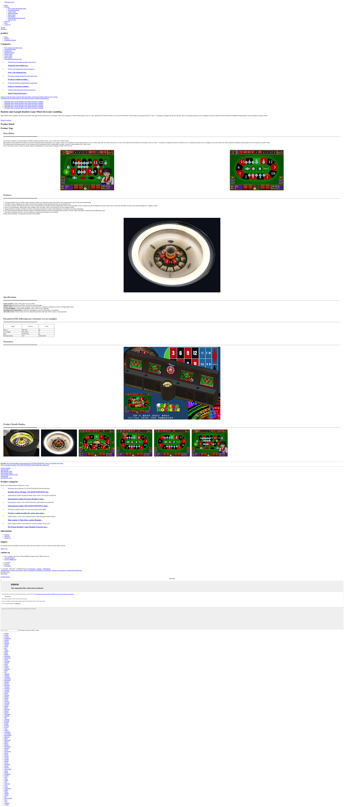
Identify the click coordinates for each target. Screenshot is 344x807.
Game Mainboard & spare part (16, 18)
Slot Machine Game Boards (43, 570)
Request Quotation (6, 120)
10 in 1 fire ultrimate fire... (17, 72)
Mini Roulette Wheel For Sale (9, 474)
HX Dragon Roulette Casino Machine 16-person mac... (28, 527)
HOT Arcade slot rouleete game (17, 8)
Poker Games (11, 15)
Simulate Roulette (13, 13)
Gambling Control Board (59, 570)
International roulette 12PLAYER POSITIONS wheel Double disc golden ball (26, 465)
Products (6, 7)
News (6, 23)
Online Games (12, 20)
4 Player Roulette (5, 468)
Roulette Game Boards (16, 570)
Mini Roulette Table (6, 471)
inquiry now (4, 548)
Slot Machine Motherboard (74, 570)
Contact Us (7, 24)
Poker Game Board (29, 570)
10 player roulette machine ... (18, 79)
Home (6, 5)
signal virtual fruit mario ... (18, 93)
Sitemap (39, 569)
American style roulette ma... (18, 65)
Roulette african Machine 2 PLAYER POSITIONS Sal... (28, 492)
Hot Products (32, 569)
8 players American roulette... (18, 86)
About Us (7, 21)
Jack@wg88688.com (10, 559)
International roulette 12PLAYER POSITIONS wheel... (28, 506)
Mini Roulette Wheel (7, 473)
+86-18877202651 (9, 558)
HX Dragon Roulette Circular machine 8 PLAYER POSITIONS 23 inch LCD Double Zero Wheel (35, 463)
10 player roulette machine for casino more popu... (26, 513)
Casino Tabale (12, 11)
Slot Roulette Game (6, 478)
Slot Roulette (4, 476)
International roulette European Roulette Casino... (26, 499)
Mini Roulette (5, 470)
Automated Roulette (13, 10)
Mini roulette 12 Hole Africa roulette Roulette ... (25, 520)
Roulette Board (5, 570)
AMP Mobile (46, 569)
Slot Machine (11, 16)
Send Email (4, 573)
